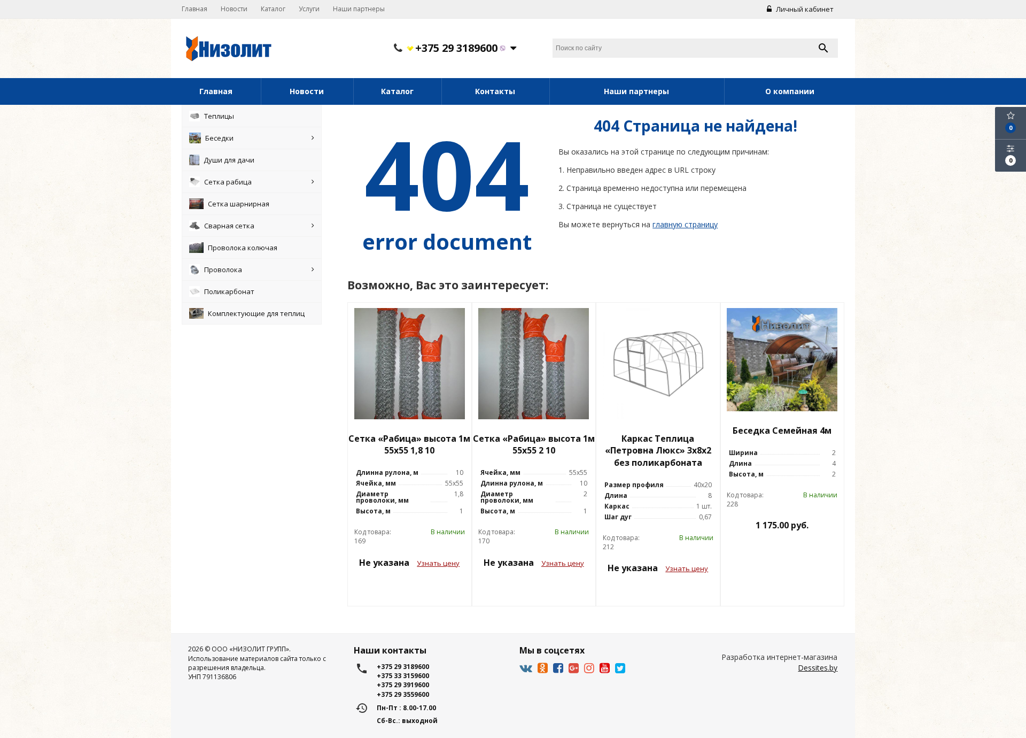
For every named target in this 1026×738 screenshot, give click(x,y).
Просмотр (409, 586)
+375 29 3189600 (456, 48)
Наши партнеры (359, 8)
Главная (194, 8)
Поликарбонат (229, 291)
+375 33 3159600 (403, 675)
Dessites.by (817, 668)
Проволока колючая (242, 247)
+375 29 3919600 (403, 684)
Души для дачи (229, 160)
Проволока (223, 269)
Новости (234, 8)
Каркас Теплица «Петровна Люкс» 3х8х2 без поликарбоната (658, 451)
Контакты (495, 91)
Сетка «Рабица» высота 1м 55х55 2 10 (534, 445)
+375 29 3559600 (403, 694)
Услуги (309, 8)
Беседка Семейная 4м (782, 430)
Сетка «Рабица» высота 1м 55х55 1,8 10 (409, 445)
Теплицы (219, 116)
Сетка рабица (228, 182)
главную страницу (685, 224)
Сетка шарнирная (238, 204)
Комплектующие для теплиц (256, 313)
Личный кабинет (804, 9)
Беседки (219, 138)
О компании (789, 91)
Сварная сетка (229, 225)
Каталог (273, 8)
